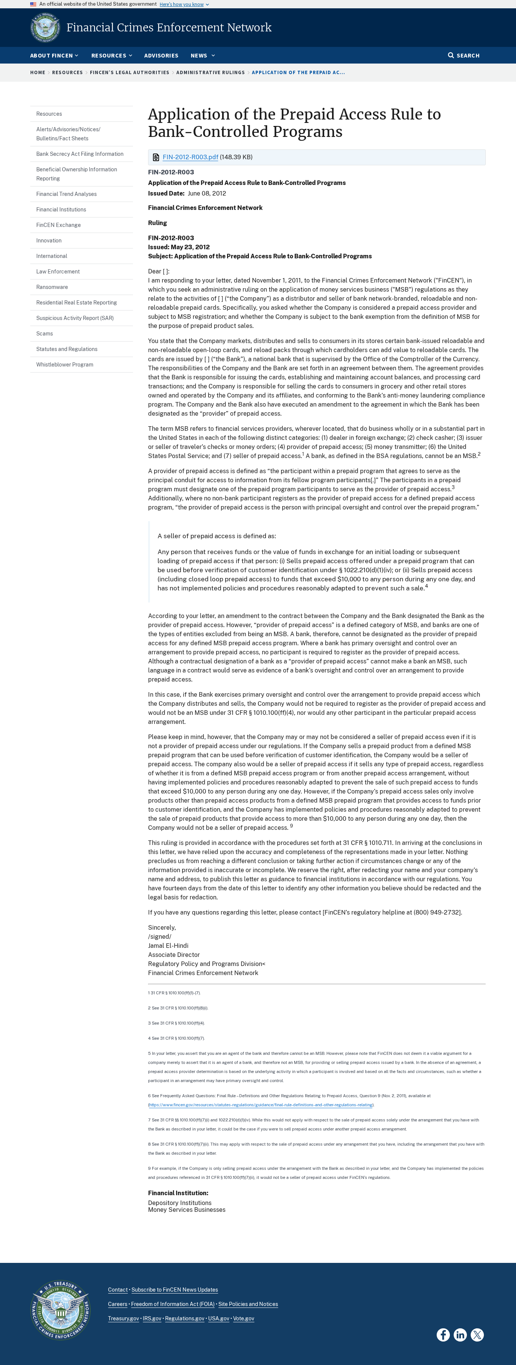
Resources (67, 72)
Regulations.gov (184, 1318)
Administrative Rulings (210, 72)
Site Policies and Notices (248, 1304)
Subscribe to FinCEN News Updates (174, 1290)
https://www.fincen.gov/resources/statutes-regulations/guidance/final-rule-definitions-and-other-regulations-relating (260, 1104)
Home (37, 72)
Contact (118, 1290)
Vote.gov (243, 1318)
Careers (117, 1304)
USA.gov (218, 1318)
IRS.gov (152, 1318)
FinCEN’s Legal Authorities (130, 72)
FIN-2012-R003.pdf (190, 157)
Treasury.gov (123, 1318)
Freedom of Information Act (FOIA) (173, 1304)
